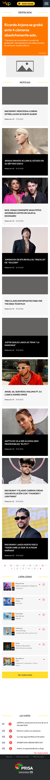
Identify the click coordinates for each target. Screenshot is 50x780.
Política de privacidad (22, 757)
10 (43, 565)
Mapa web (9, 757)
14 (29, 568)
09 (36, 565)
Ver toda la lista (25, 675)
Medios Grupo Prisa (25, 772)
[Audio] (39, 584)
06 (17, 565)
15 (35, 568)
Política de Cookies (38, 757)
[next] (40, 568)
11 (11, 568)
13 (23, 568)
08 (30, 565)
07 (24, 565)
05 (11, 565)
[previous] (4, 565)
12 (17, 568)
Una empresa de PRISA (25, 766)
